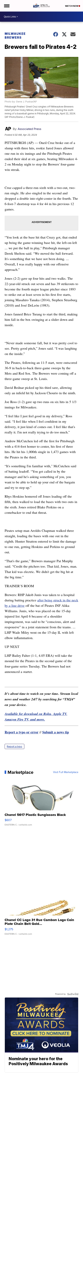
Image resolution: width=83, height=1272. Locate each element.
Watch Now (72, 6)
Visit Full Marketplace (65, 772)
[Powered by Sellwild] (72, 994)
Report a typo (14, 746)
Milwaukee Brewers (15, 35)
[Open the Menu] (6, 6)
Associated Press (29, 129)
